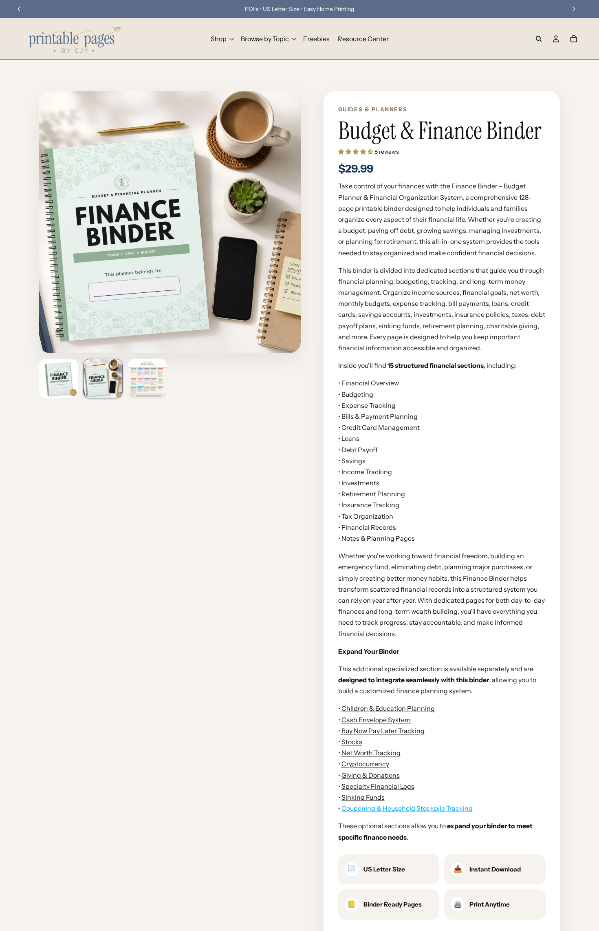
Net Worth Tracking (371, 753)
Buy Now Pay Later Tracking (383, 731)
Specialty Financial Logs (377, 786)
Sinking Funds (363, 797)
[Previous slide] (19, 9)
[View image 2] (103, 378)
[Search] (539, 39)
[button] (356, 151)
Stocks (351, 742)
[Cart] (574, 39)
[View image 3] (147, 378)
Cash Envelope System (376, 720)
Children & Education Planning (388, 708)
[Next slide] (574, 9)
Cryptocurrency (365, 764)
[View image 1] (58, 378)
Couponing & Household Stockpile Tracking (407, 808)
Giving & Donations (370, 775)
